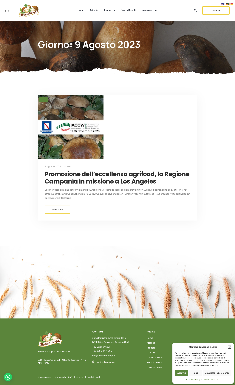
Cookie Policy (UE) (63, 377)
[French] (224, 4)
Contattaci (216, 10)
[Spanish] (232, 4)
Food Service (156, 357)
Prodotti (108, 10)
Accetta (181, 373)
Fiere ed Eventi (128, 10)
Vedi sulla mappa (106, 362)
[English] (222, 4)
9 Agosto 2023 (53, 166)
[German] (227, 4)
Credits (79, 377)
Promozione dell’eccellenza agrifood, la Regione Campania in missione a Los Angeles (117, 178)
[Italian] (229, 4)
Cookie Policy (194, 379)
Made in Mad (94, 377)
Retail (152, 352)
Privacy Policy (210, 379)
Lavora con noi (149, 10)
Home (81, 10)
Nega (195, 373)
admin (67, 166)
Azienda (94, 10)
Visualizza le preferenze (217, 373)
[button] (229, 347)
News (44, 99)
